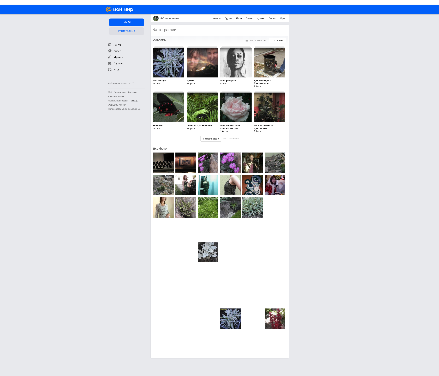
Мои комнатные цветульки (263, 127)
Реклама (132, 92)
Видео (249, 18)
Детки (190, 80)
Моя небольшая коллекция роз (230, 127)
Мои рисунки (228, 80)
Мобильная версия (118, 100)
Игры (282, 18)
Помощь (133, 100)
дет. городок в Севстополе (262, 82)
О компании (120, 92)
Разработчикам (116, 96)
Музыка (261, 18)
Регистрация (126, 31)
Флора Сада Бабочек (199, 125)
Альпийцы (159, 80)
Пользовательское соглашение (124, 109)
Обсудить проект (117, 105)
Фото (239, 18)
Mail (110, 92)
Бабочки (158, 125)
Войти (126, 22)
